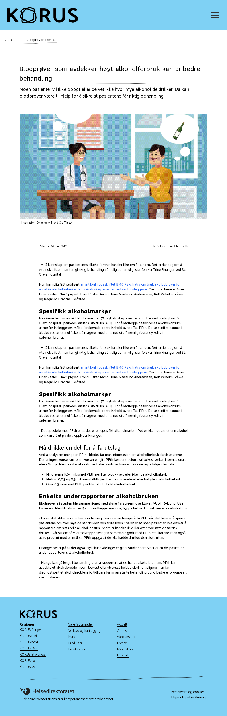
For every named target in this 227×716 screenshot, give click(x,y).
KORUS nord (29, 642)
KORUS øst (28, 667)
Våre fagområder (80, 625)
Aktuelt (122, 625)
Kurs (71, 637)
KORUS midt (29, 636)
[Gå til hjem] (42, 15)
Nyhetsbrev (125, 649)
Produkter (75, 643)
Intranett (123, 655)
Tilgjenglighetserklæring (188, 697)
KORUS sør (28, 661)
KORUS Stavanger (33, 655)
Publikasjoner (77, 649)
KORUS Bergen (31, 630)
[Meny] (215, 15)
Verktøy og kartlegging (84, 631)
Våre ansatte (126, 637)
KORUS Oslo (29, 648)
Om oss (122, 631)
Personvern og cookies (187, 692)
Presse (122, 643)
